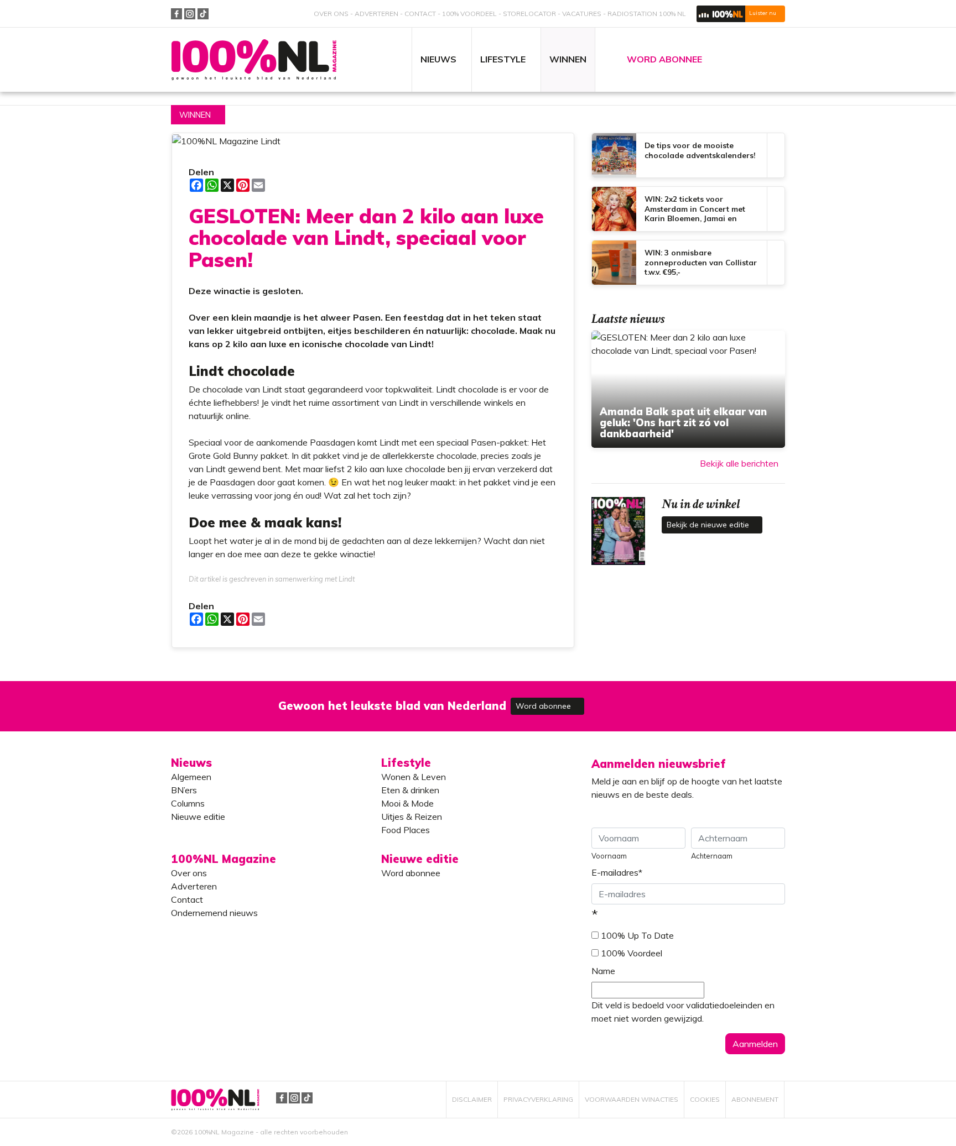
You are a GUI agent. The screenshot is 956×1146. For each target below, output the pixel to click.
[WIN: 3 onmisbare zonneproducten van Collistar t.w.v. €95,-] (688, 262)
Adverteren (376, 13)
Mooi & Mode (407, 803)
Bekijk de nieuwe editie (709, 525)
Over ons (331, 13)
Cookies (705, 1099)
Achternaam (711, 855)
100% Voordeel (469, 13)
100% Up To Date (637, 935)
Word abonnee (544, 706)
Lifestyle (406, 763)
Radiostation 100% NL (646, 13)
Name (603, 970)
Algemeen (191, 776)
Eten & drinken (410, 790)
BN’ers (184, 790)
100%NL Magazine (254, 60)
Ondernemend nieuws (214, 912)
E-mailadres (616, 872)
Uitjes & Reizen (411, 816)
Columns (188, 803)
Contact (420, 13)
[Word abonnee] (639, 699)
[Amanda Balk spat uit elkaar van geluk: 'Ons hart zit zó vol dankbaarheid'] (688, 389)
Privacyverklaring (538, 1099)
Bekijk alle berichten (739, 463)
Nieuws (191, 763)
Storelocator (529, 13)
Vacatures (581, 13)
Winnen (195, 115)
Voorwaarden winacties (631, 1099)
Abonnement (754, 1099)
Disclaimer (472, 1099)
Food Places (405, 829)
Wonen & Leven (413, 776)
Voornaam (609, 855)
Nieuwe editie (198, 816)
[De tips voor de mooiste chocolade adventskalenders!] (688, 155)
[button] (741, 14)
